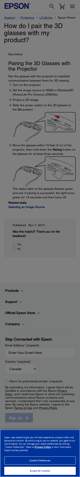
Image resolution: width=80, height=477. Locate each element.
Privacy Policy (43, 447)
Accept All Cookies (40, 470)
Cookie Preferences (40, 460)
